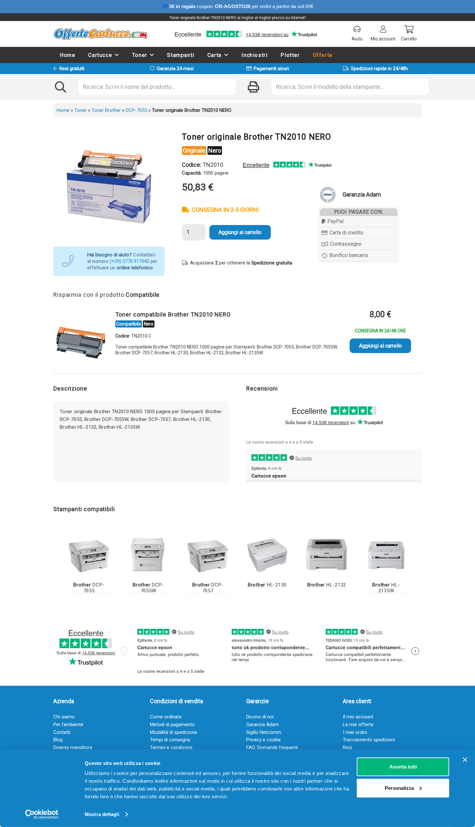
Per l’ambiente (68, 724)
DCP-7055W (148, 588)
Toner (80, 110)
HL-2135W (386, 588)
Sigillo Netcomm (263, 732)
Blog (58, 740)
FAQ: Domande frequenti (272, 747)
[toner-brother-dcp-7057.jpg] (208, 554)
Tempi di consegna (170, 740)
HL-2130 (267, 585)
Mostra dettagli (102, 814)
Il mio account (358, 717)
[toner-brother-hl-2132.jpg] (327, 554)
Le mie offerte (358, 724)
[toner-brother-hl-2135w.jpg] (386, 554)
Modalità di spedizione (173, 732)
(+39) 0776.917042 (129, 261)
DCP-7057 (207, 588)
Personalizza (399, 787)
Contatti (61, 732)
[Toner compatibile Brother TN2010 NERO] (81, 341)
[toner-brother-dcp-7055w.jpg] (148, 554)
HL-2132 (326, 585)
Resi (347, 747)
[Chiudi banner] (465, 759)
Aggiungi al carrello (239, 232)
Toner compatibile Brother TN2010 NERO (173, 314)
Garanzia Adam (262, 724)
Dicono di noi (260, 717)
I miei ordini (355, 732)
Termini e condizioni (171, 747)
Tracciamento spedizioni (369, 740)
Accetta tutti (403, 766)
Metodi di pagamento (172, 724)
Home (63, 110)
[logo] (100, 34)
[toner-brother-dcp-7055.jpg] (89, 554)
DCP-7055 (136, 110)
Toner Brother (106, 110)
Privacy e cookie (263, 740)
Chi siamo (64, 717)
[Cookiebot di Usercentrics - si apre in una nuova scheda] (42, 814)
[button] (117, 55)
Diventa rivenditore (72, 747)
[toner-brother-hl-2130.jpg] (267, 554)
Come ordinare (166, 717)
